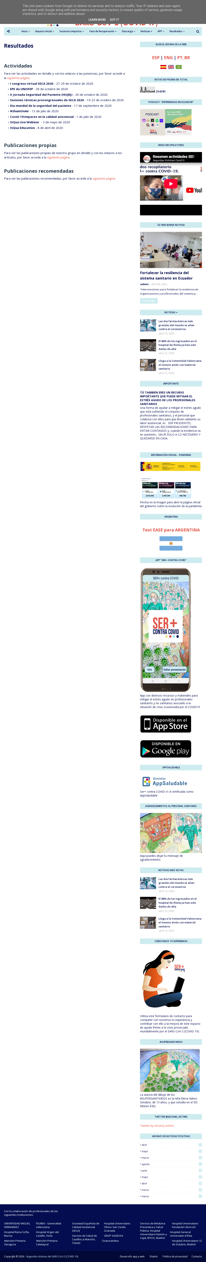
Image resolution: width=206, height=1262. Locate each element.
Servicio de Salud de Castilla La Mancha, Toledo (84, 1239)
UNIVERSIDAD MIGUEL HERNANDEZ (17, 1225)
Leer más (149, 301)
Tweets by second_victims (157, 1125)
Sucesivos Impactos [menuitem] (70, 31)
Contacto (197, 1256)
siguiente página (58, 157)
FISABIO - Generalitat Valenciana (48, 1225)
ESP (156, 57)
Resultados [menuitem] (176, 31)
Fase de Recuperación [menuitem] (102, 31)
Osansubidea (110, 1240)
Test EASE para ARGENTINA (171, 530)
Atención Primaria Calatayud (47, 1242)
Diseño (154, 1256)
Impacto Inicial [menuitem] (43, 31)
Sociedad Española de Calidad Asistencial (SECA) (85, 1227)
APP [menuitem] (160, 31)
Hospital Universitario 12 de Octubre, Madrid (187, 1242)
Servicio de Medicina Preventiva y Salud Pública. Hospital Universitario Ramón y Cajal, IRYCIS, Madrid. (153, 1231)
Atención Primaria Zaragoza (15, 1242)
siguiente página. (18, 78)
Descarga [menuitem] (127, 31)
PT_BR (183, 57)
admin (144, 284)
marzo (171, 1157)
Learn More (97, 19)
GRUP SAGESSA (113, 1235)
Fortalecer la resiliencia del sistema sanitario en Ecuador (166, 275)
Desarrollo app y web (132, 1256)
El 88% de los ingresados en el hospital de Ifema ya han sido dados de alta (178, 345)
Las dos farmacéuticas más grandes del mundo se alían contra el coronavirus (176, 325)
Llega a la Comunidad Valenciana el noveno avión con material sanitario (180, 364)
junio (171, 1170)
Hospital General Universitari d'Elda (181, 1233)
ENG (168, 57)
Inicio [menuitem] (25, 31)
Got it (114, 19)
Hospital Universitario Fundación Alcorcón (185, 1225)
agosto (171, 1164)
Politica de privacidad (175, 1256)
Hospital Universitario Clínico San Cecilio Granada (117, 1227)
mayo (171, 1151)
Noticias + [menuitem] (146, 31)
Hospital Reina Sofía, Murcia (16, 1233)
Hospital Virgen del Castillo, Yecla (47, 1233)
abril (171, 1145)
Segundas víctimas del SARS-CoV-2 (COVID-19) (52, 1256)
